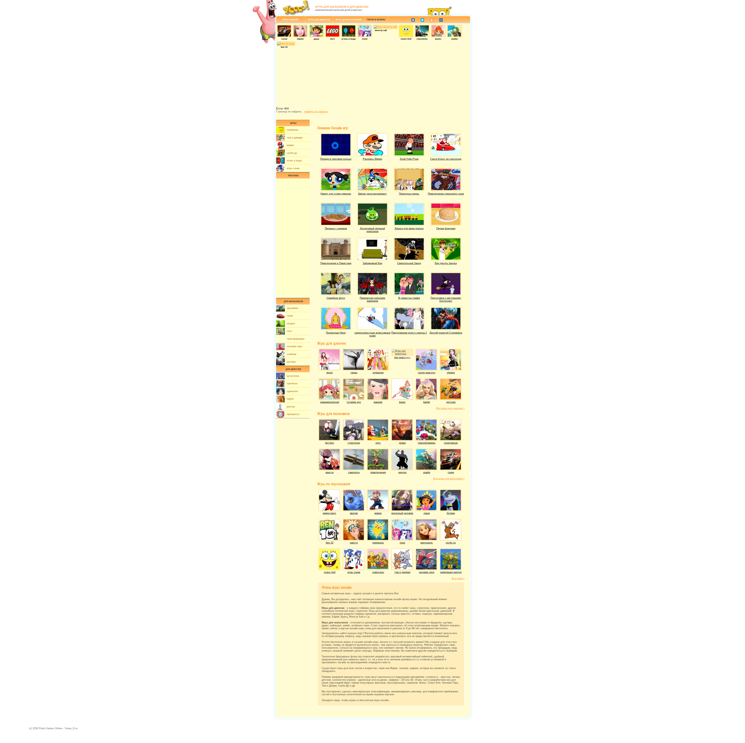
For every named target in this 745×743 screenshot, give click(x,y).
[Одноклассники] (431, 20)
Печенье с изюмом (336, 228)
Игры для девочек (319, 19)
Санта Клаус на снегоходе (445, 158)
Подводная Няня (336, 332)
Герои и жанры (376, 19)
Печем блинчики (445, 228)
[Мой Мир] (441, 20)
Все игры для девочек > (450, 408)
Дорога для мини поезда (409, 228)
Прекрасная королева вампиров (372, 299)
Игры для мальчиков (349, 19)
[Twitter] (422, 20)
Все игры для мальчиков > (449, 478)
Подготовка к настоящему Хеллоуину (446, 299)
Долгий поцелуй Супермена (446, 332)
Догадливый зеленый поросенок (372, 230)
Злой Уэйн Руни (409, 158)
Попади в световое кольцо (335, 158)
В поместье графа (409, 298)
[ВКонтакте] (413, 20)
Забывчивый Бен (372, 263)
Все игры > (458, 578)
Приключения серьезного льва (446, 193)
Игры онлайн (290, 19)
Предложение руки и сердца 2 (409, 332)
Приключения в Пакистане (335, 263)
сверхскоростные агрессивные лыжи (372, 334)
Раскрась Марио (372, 158)
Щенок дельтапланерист (372, 193)
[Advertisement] (373, 77)
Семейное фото (336, 298)
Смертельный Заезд (409, 263)
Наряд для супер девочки (336, 193)
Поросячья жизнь (409, 193)
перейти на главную (316, 111)
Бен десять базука (446, 263)
